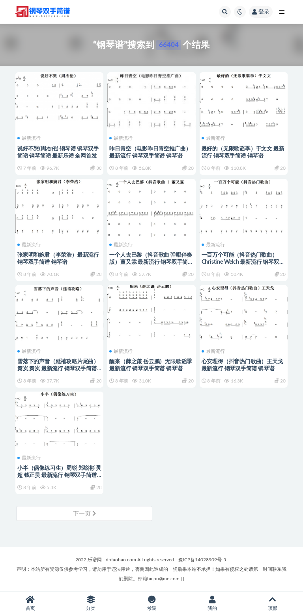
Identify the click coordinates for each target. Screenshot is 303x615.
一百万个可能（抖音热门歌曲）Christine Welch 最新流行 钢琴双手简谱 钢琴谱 (243, 262)
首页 (30, 608)
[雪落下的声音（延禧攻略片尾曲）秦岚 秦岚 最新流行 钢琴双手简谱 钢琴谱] (59, 312)
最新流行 (31, 138)
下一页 (82, 514)
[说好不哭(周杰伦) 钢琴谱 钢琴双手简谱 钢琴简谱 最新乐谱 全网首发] (59, 96)
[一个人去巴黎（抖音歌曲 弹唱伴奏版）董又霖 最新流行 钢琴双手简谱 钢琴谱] (151, 213)
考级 (151, 608)
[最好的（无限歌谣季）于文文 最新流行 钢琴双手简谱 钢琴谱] (244, 100)
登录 (263, 12)
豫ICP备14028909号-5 (202, 559)
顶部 (272, 608)
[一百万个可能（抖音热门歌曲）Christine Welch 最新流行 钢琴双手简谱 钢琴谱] (244, 206)
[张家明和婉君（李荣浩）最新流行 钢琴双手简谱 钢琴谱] (59, 207)
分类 (90, 608)
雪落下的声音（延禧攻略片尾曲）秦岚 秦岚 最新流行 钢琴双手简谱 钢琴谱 (58, 369)
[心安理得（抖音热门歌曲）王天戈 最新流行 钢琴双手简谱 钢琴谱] (244, 312)
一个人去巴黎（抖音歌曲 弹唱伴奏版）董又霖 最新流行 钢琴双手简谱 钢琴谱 (151, 262)
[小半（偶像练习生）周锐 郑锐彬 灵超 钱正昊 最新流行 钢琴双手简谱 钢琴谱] (59, 419)
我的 (212, 608)
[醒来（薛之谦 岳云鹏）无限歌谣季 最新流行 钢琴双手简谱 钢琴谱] (151, 311)
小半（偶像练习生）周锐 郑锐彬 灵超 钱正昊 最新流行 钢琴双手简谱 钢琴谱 (59, 475)
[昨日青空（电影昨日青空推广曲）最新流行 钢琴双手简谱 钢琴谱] (151, 99)
